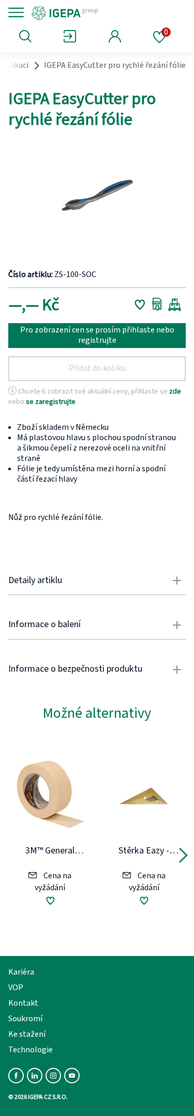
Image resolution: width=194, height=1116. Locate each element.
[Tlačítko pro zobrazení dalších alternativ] (183, 857)
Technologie (30, 1049)
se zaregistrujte (51, 401)
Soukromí (25, 1018)
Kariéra (21, 972)
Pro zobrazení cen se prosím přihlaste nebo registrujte (97, 335)
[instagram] (53, 1075)
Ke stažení (27, 1034)
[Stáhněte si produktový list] (157, 304)
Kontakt (23, 1003)
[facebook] (16, 1075)
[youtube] (72, 1075)
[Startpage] (100, 12)
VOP (15, 987)
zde (175, 391)
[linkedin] (34, 1075)
